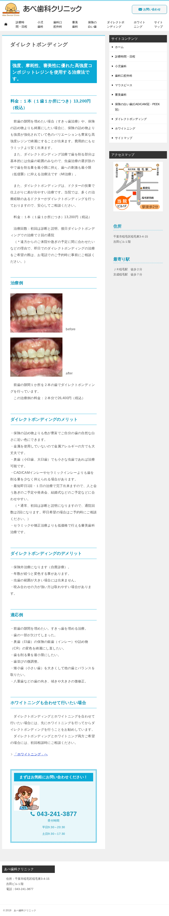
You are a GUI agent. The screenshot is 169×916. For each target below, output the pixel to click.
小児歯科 (40, 24)
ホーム (119, 47)
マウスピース (123, 85)
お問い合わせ (151, 9)
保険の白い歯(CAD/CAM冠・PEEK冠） (137, 106)
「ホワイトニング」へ (31, 754)
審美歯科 (75, 24)
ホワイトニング (139, 24)
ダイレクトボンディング (115, 24)
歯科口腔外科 (57, 24)
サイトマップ (158, 24)
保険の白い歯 (92, 24)
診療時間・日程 (21, 24)
